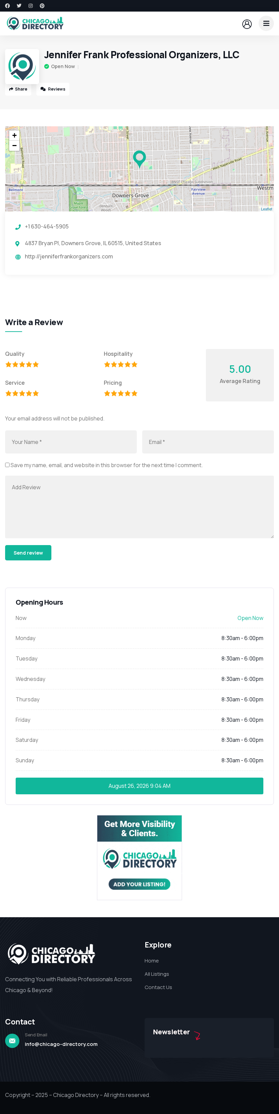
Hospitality (118, 353)
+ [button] (14, 135)
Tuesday (26, 658)
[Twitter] (19, 5)
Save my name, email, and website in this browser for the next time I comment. (107, 465)
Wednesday (30, 679)
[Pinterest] (42, 5)
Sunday (25, 760)
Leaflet (266, 208)
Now (21, 618)
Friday (23, 719)
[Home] (35, 23)
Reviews (56, 89)
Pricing (113, 382)
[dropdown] (266, 23)
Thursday (27, 699)
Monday (25, 638)
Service (15, 382)
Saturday (27, 740)
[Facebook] (7, 5)
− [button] (14, 145)
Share (21, 89)
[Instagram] (30, 5)
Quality (14, 353)
